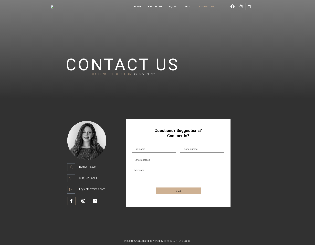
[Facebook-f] (71, 201)
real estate (155, 6)
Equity (173, 6)
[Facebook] (232, 6)
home (137, 6)
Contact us (206, 6)
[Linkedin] (248, 6)
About (188, 6)
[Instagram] (240, 6)
